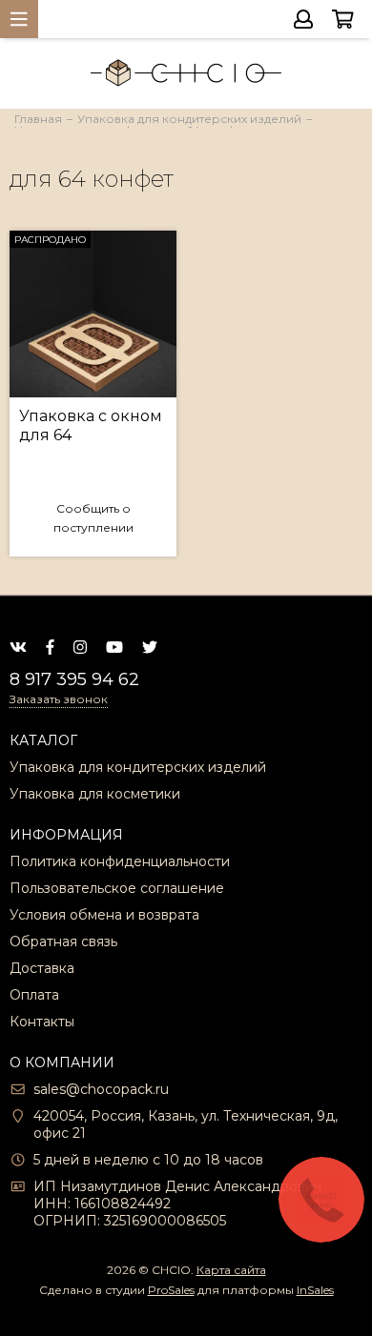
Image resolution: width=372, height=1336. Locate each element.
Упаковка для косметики (95, 793)
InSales (315, 1290)
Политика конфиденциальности (120, 861)
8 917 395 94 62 (74, 679)
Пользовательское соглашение (117, 888)
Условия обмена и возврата (104, 914)
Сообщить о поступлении (93, 518)
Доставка (42, 968)
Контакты (42, 1021)
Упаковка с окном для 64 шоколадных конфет (90, 426)
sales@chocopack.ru (101, 1089)
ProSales (171, 1290)
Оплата (34, 994)
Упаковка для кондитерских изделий (138, 767)
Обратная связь (63, 941)
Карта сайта (231, 1270)
